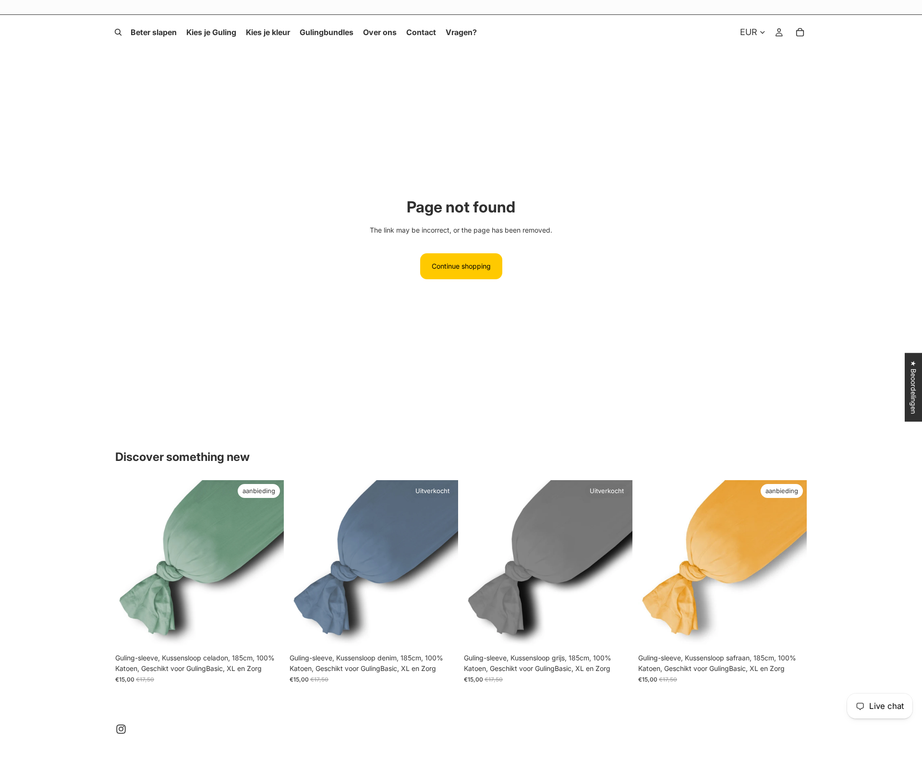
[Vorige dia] (129, 564)
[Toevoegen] (269, 634)
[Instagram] (121, 729)
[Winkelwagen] (800, 32)
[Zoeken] (118, 32)
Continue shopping (461, 266)
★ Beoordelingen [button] (914, 387)
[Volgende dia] (269, 564)
